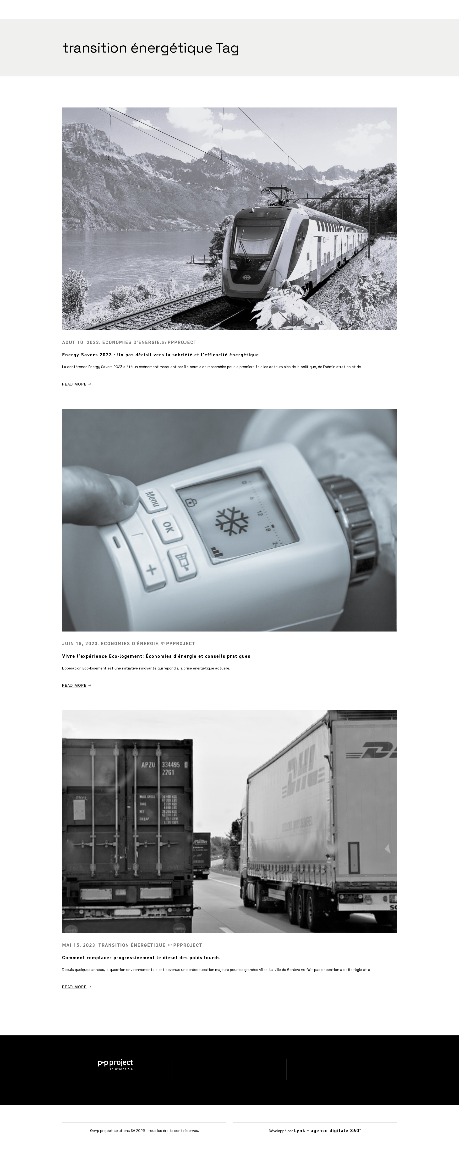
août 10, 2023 (80, 342)
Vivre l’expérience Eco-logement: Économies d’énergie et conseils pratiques (156, 656)
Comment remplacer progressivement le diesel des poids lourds (141, 957)
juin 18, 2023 (80, 643)
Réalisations (229, 1063)
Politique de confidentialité (229, 1078)
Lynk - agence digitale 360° (327, 1130)
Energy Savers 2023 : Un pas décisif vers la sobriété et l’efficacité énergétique (160, 355)
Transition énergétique (132, 945)
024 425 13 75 (343, 1062)
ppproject (182, 342)
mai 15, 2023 (78, 945)
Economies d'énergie (131, 342)
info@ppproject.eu (343, 1077)
